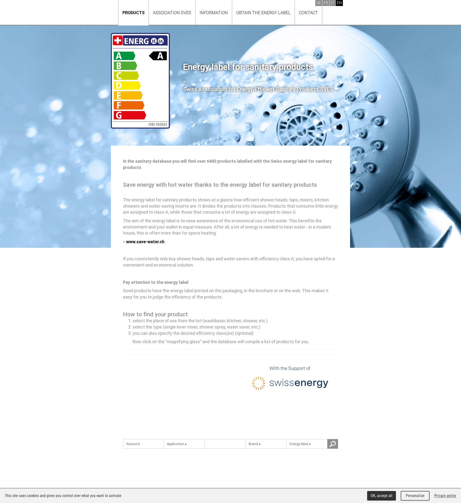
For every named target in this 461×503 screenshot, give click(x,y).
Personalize (415, 495)
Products (133, 12)
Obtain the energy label (263, 12)
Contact (308, 12)
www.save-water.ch (145, 241)
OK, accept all (382, 495)
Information (214, 12)
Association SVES (172, 12)
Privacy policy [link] (445, 495)
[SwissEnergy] (290, 379)
